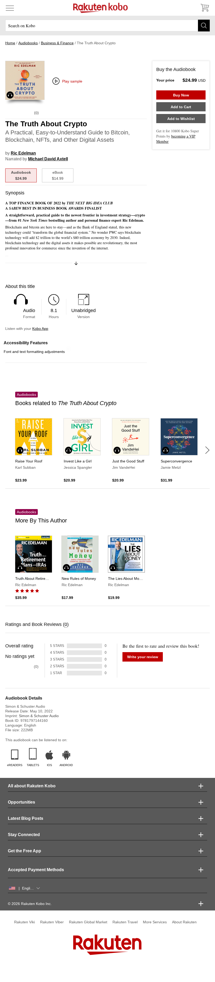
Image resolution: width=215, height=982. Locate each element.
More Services (155, 922)
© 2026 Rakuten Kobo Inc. (30, 904)
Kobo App (40, 328)
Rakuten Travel (125, 922)
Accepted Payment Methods (36, 870)
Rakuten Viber (52, 922)
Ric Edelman (23, 153)
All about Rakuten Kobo (32, 786)
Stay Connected (24, 834)
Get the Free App (24, 851)
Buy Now (181, 95)
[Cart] (204, 8)
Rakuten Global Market (88, 922)
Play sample (72, 81)
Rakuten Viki (24, 922)
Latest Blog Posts (25, 818)
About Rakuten (184, 922)
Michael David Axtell (48, 159)
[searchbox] (107, 25)
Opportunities (21, 802)
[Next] (207, 450)
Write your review (142, 657)
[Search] (204, 25)
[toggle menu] (10, 8)
